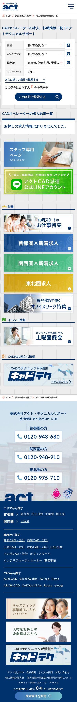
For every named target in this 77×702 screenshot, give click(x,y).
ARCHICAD (12, 585)
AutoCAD (10, 578)
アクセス (54, 682)
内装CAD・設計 (37, 540)
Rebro (48, 585)
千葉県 (49, 513)
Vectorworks (28, 578)
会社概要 (31, 672)
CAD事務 (56, 547)
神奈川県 (37, 513)
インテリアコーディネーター (23, 560)
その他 (58, 585)
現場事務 (50, 560)
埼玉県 (60, 513)
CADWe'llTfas (32, 585)
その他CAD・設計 (16, 553)
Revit (55, 578)
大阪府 (25, 521)
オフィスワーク (40, 553)
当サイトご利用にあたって (32, 682)
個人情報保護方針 (14, 677)
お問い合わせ (62, 672)
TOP (8, 16)
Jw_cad (44, 578)
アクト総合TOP (16, 672)
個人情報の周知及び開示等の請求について (49, 677)
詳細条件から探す (23, 16)
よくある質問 (45, 672)
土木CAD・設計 (14, 547)
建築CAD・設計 (14, 540)
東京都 (25, 513)
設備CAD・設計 (37, 547)
